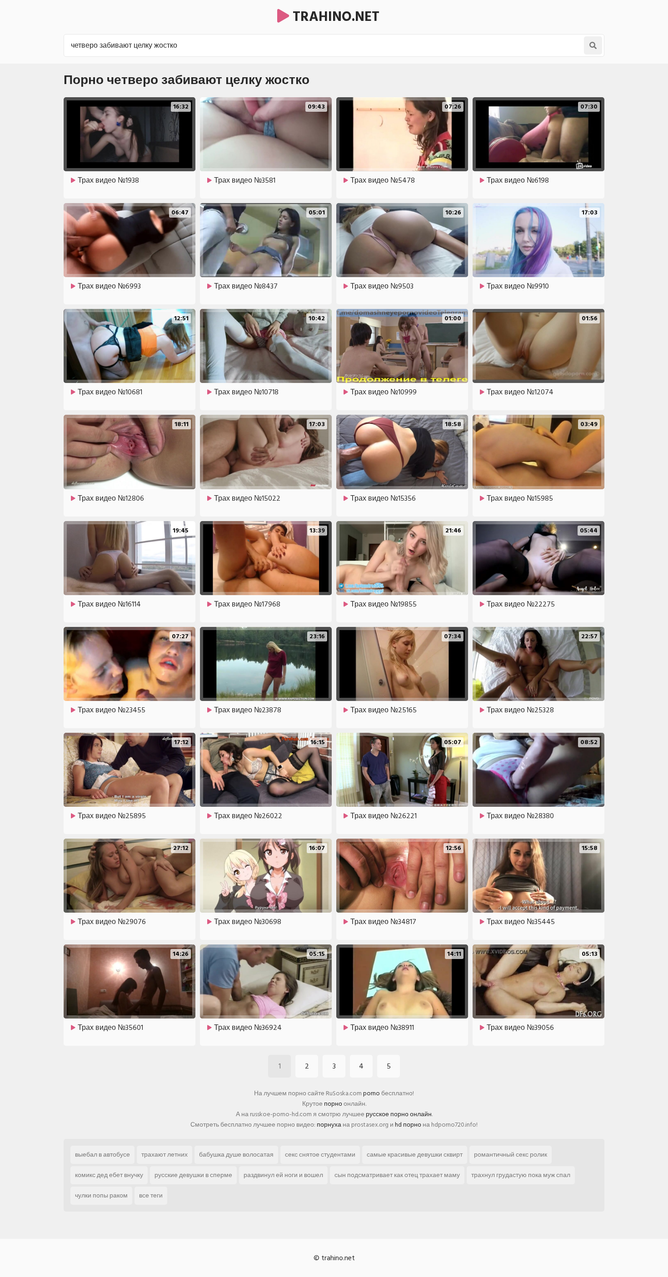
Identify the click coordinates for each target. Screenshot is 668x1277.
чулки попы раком (101, 1195)
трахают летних (164, 1154)
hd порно (408, 1124)
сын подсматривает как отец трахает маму (397, 1175)
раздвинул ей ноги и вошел (283, 1175)
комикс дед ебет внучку (109, 1175)
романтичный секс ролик (510, 1154)
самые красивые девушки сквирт (415, 1154)
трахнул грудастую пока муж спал (520, 1175)
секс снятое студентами (320, 1154)
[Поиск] (593, 45)
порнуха (329, 1124)
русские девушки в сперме (193, 1175)
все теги (151, 1195)
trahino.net (334, 17)
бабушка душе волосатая (236, 1154)
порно (333, 1103)
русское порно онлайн (399, 1114)
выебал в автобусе (102, 1154)
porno (371, 1093)
